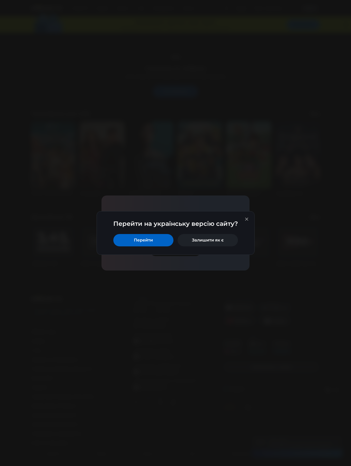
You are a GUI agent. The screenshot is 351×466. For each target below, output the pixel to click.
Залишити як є (208, 240)
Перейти (143, 240)
